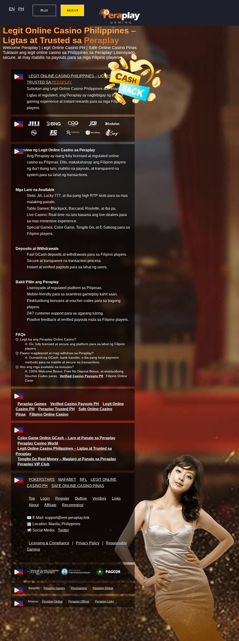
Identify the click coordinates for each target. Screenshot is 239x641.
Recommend (72, 505)
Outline (81, 498)
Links (116, 498)
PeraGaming (79, 588)
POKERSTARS (42, 480)
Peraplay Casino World (38, 443)
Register (62, 498)
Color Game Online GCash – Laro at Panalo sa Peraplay (66, 438)
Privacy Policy (87, 543)
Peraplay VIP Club (33, 464)
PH (21, 9)
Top (32, 498)
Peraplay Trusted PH (56, 409)
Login (45, 498)
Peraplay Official (78, 601)
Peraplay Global (103, 588)
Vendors (99, 498)
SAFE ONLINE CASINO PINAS (77, 486)
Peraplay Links (104, 601)
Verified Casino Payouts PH (81, 376)
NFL (83, 480)
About (34, 505)
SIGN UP (72, 10)
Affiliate (50, 505)
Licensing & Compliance (49, 543)
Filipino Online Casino (48, 414)
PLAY (44, 10)
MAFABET (67, 480)
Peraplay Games (32, 404)
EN (12, 9)
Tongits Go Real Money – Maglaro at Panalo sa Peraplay (67, 459)
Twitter (63, 530)
